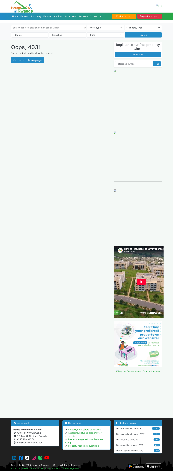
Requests (83, 16)
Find (157, 63)
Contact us (95, 16)
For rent (24, 16)
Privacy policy (52, 468)
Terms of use (36, 468)
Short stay (36, 16)
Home (15, 16)
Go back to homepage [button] (27, 60)
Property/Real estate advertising (84, 429)
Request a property (150, 16)
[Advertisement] (138, 394)
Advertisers (70, 16)
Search (143, 35)
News (25, 468)
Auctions (58, 16)
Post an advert (124, 16)
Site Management (71, 468)
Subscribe (138, 54)
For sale (47, 16)
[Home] (22, 3)
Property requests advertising (83, 445)
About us (15, 468)
